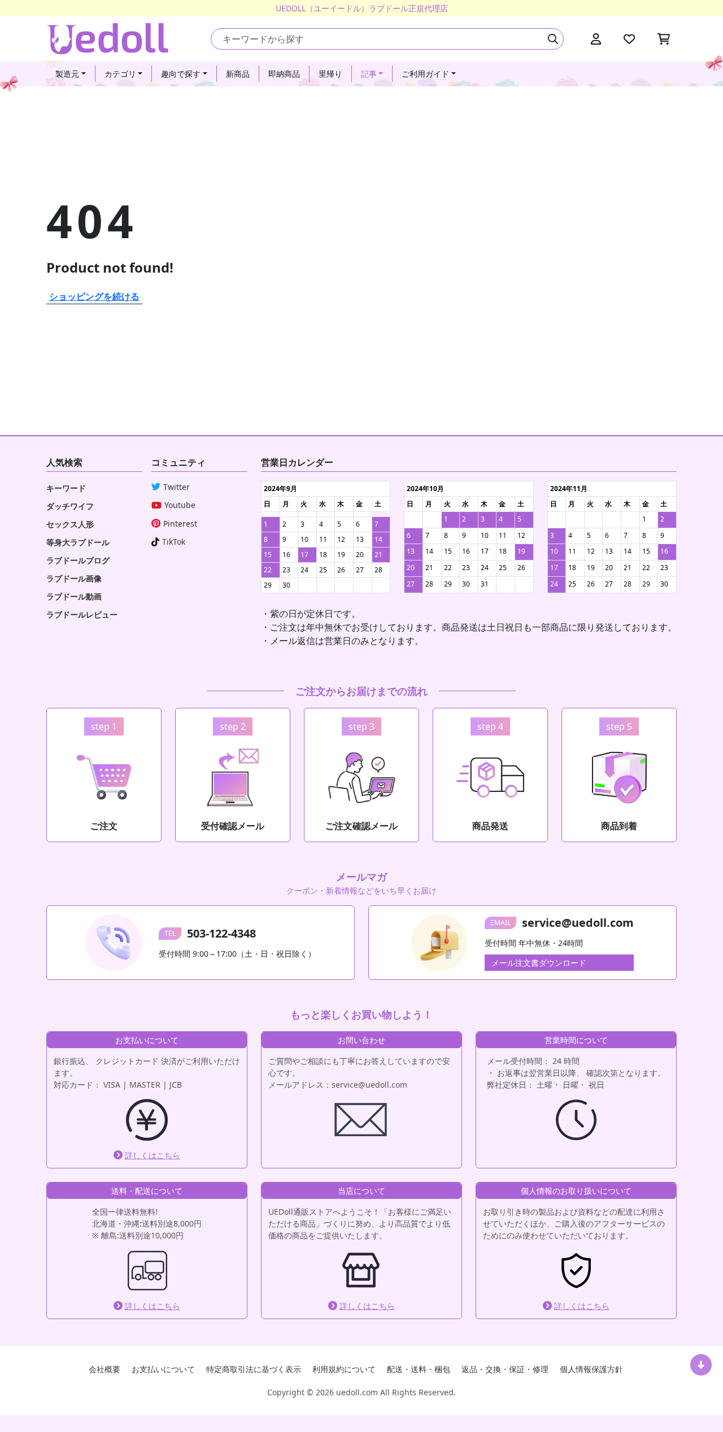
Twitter (176, 486)
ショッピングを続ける (94, 296)
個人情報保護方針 (591, 1369)
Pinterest (180, 523)
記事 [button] (369, 73)
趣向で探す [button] (181, 73)
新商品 (238, 73)
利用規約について (344, 1369)
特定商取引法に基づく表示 (253, 1369)
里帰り (330, 73)
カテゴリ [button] (120, 73)
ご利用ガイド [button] (425, 73)
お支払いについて (163, 1369)
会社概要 (104, 1369)
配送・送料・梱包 (418, 1369)
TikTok (173, 541)
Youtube (179, 505)
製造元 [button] (67, 73)
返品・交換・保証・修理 (504, 1369)
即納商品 (284, 73)
